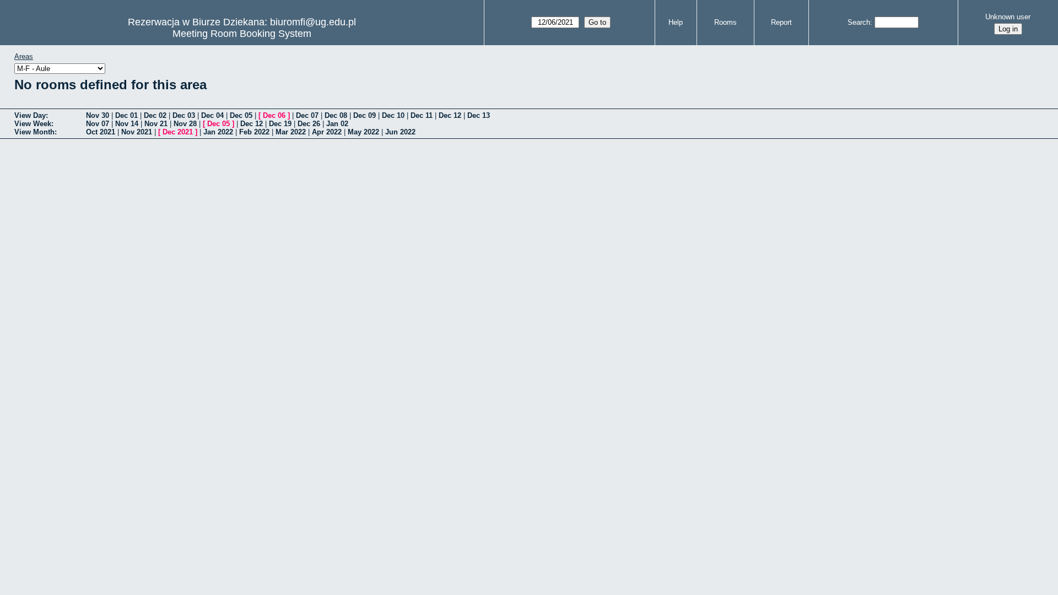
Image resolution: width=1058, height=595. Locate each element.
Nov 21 (156, 124)
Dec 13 (478, 115)
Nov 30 (97, 115)
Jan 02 (337, 124)
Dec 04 (212, 115)
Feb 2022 (254, 132)
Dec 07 (307, 115)
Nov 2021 (136, 132)
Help (675, 22)
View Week (32, 124)
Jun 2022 (400, 132)
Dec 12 (450, 115)
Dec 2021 (178, 132)
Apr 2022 (327, 132)
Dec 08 (336, 115)
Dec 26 (309, 124)
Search (859, 22)
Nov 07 (97, 124)
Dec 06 (274, 115)
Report (781, 22)
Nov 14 (126, 124)
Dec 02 (155, 115)
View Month (34, 132)
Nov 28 (185, 124)
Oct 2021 (100, 132)
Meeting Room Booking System (241, 33)
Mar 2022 (291, 132)
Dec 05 (241, 115)
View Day (30, 115)
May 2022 (363, 132)
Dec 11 (422, 115)
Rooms (725, 22)
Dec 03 (183, 115)
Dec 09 (364, 115)
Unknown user (1007, 17)
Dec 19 (280, 124)
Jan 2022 (218, 132)
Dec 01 (126, 115)
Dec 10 (393, 115)
